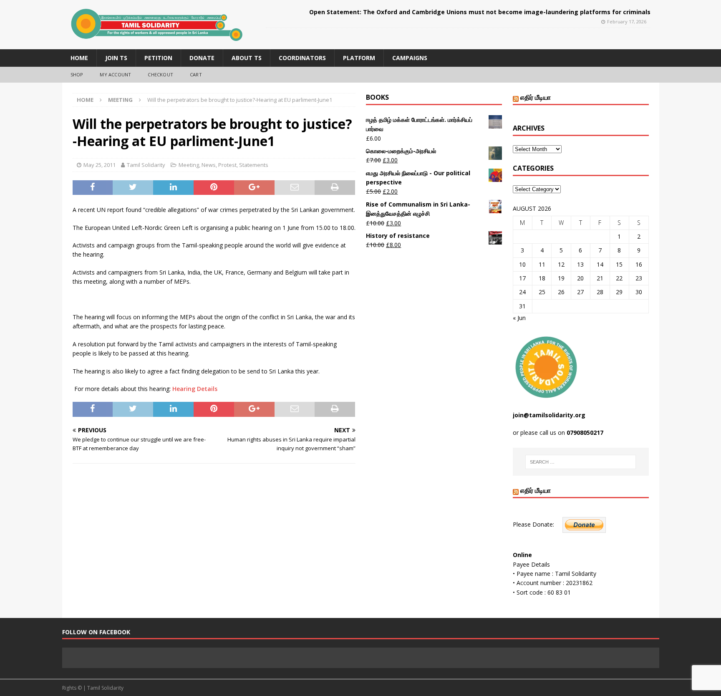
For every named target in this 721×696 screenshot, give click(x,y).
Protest (227, 165)
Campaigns (409, 58)
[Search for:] (580, 462)
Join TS (116, 58)
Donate (201, 58)
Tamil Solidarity (146, 165)
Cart (196, 74)
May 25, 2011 (99, 165)
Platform (359, 58)
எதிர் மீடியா (535, 97)
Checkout (160, 74)
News (209, 165)
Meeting (189, 165)
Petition (158, 58)
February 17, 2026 (626, 21)
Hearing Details (194, 389)
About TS (247, 58)
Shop (77, 74)
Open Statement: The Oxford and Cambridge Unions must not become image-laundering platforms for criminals (479, 12)
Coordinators (302, 58)
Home (79, 58)
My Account (115, 74)
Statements (253, 165)
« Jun (519, 318)
